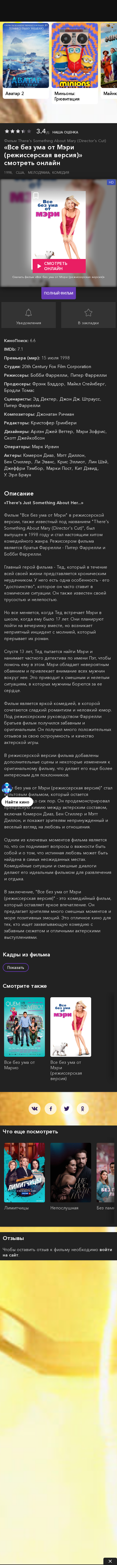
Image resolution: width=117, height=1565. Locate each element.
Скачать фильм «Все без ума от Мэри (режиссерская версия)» (58, 277)
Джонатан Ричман (55, 414)
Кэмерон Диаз (39, 455)
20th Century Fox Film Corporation (56, 366)
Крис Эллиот (71, 461)
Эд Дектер (45, 399)
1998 (8, 172)
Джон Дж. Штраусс (80, 399)
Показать (15, 967)
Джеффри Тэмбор (24, 468)
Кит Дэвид (87, 468)
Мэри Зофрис (91, 431)
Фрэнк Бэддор (48, 383)
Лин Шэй (98, 461)
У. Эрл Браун (17, 474)
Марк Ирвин (45, 446)
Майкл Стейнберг (86, 383)
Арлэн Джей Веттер (52, 431)
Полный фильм (58, 293)
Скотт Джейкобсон (24, 438)
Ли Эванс (45, 461)
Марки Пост (59, 468)
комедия (60, 172)
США (20, 172)
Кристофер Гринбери (53, 422)
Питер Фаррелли (88, 375)
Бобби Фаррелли (49, 375)
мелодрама (39, 172)
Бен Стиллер (18, 461)
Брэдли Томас (19, 390)
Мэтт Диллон (71, 455)
